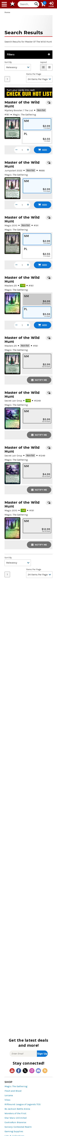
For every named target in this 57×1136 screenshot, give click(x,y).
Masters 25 (11, 285)
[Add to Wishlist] (49, 102)
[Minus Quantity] (16, 150)
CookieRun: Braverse (15, 1122)
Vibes (7, 1100)
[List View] (43, 67)
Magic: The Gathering (16, 1086)
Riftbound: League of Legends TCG (22, 1104)
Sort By (8, 62)
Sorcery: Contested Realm (18, 1127)
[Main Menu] (4, 4)
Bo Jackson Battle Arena (17, 1109)
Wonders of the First (15, 1113)
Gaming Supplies (14, 1131)
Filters (10, 54)
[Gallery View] (49, 67)
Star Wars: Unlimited (16, 1118)
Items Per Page (33, 74)
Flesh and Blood (13, 1091)
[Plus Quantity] (28, 150)
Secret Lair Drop (13, 400)
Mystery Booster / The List (19, 110)
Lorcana (9, 1095)
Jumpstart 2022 (13, 170)
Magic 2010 (11, 225)
